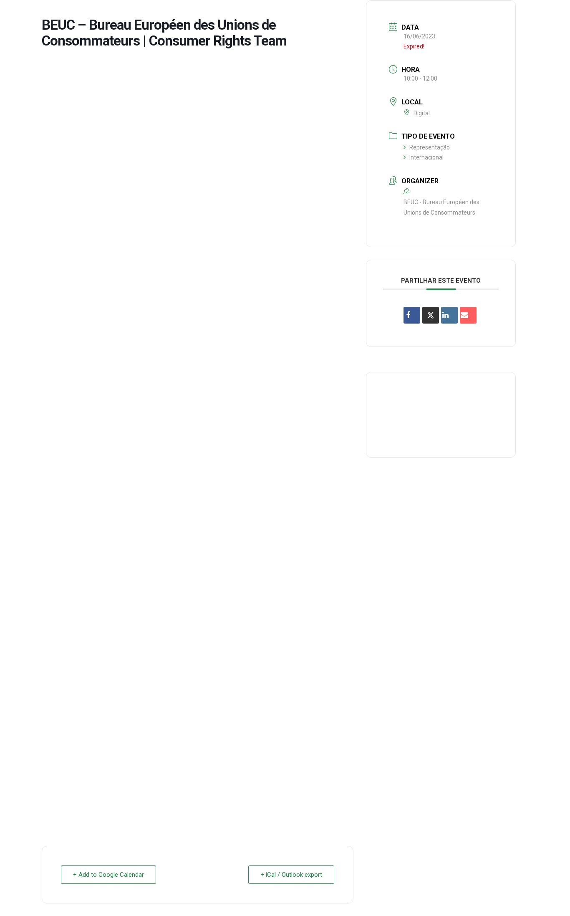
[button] (551, 14)
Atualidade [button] (513, 14)
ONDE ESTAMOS (428, 14)
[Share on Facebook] (412, 315)
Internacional (426, 157)
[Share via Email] (468, 315)
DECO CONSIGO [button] (370, 14)
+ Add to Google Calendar (108, 874)
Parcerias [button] (319, 14)
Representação (429, 147)
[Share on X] (430, 315)
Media (473, 14)
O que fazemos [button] (266, 14)
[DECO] (25, 14)
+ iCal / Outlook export (291, 874)
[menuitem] (210, 14)
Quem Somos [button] (209, 14)
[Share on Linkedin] (449, 315)
